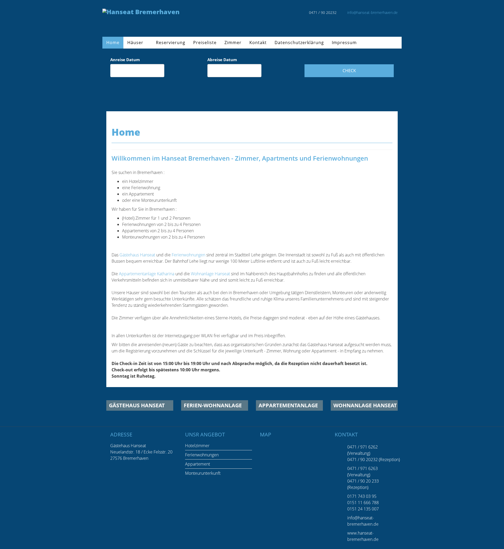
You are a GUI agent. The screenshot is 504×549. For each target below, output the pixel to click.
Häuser (135, 42)
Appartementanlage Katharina (146, 274)
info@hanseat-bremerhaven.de (372, 12)
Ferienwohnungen (188, 255)
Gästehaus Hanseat (137, 255)
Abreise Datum (222, 59)
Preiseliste (205, 42)
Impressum (344, 42)
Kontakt (258, 42)
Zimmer (233, 42)
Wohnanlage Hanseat (210, 274)
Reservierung (170, 42)
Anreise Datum (125, 59)
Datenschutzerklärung (299, 42)
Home (112, 42)
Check (349, 70)
